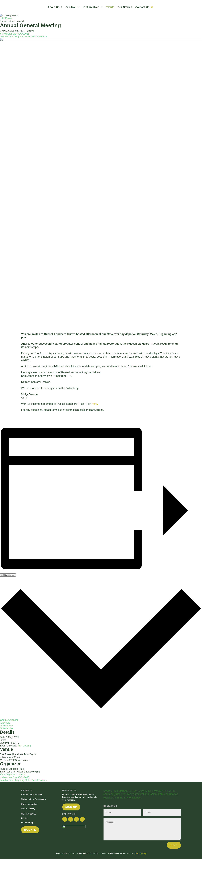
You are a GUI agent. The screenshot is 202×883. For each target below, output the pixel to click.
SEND (174, 845)
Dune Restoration (29, 804)
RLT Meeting (24, 745)
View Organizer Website (12, 774)
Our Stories (125, 7)
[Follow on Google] (76, 819)
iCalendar (5, 723)
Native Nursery (28, 808)
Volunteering (27, 822)
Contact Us (142, 7)
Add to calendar (8, 575)
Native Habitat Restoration (33, 799)
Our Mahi (71, 7)
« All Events (6, 18)
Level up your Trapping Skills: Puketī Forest (23, 36)
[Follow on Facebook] (64, 819)
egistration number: (91, 854)
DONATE (30, 830)
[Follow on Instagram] (70, 819)
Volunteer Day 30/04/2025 (14, 34)
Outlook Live (6, 728)
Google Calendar (9, 720)
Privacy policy (140, 854)
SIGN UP (71, 807)
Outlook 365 (6, 725)
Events (110, 7)
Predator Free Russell (31, 794)
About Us (53, 7)
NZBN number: (114, 854)
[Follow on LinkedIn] (82, 819)
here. (95, 403)
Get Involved (91, 7)
